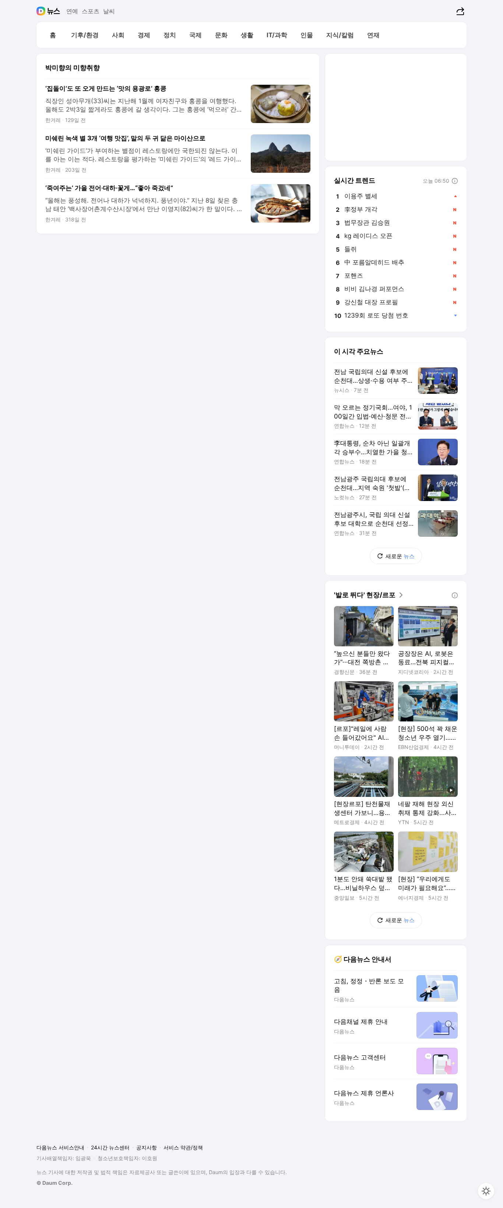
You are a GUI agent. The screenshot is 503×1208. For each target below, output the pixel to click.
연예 (72, 11)
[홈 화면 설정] (486, 1191)
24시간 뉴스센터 (110, 1147)
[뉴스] (53, 11)
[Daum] (41, 11)
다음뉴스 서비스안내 (60, 1147)
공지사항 (146, 1147)
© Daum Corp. (54, 1183)
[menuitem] (52, 35)
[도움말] (454, 180)
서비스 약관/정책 (183, 1147)
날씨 (109, 11)
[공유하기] (459, 11)
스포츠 (90, 11)
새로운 (400, 556)
